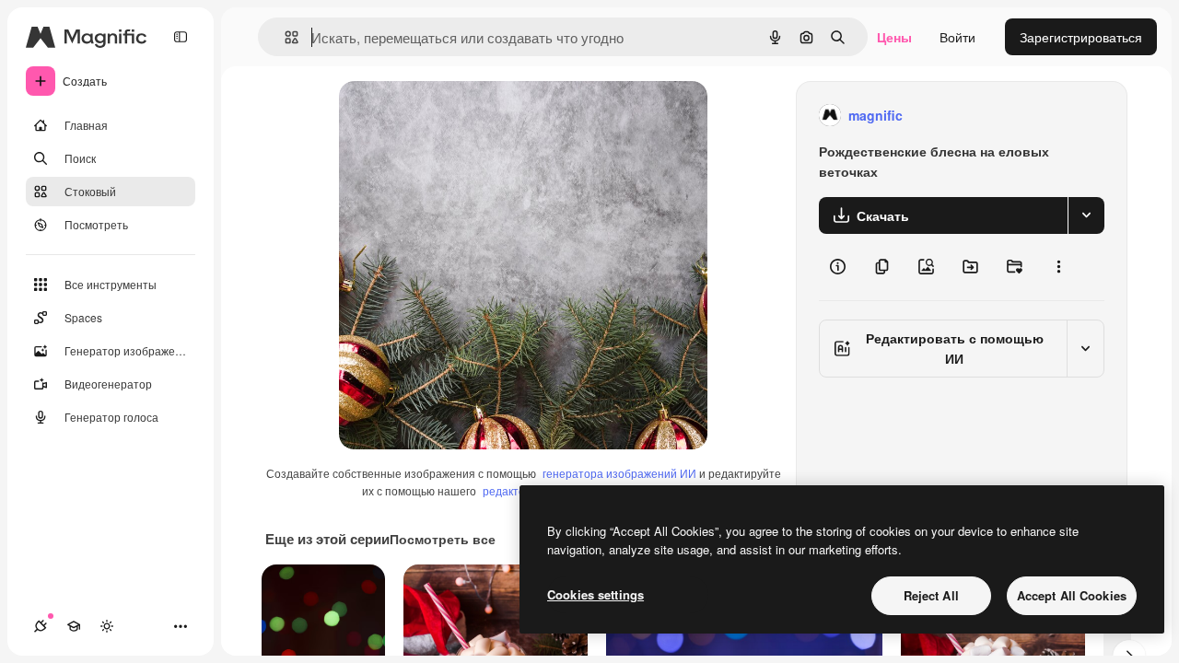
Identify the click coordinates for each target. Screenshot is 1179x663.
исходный (462, 115)
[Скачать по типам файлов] (1086, 215)
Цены (894, 37)
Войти (957, 37)
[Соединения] (40, 626)
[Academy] (73, 626)
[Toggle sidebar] (180, 37)
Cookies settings (595, 594)
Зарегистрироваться (1081, 37)
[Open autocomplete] (284, 37)
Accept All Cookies (1071, 595)
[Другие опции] (1058, 267)
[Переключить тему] (107, 626)
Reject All (931, 595)
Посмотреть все (443, 538)
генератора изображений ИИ (619, 473)
